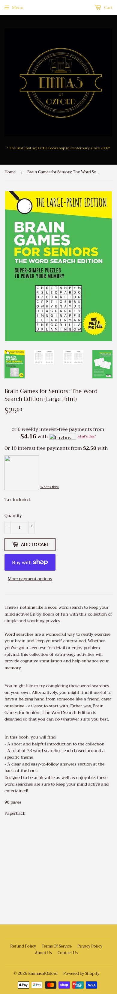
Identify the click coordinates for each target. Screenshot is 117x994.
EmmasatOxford (43, 973)
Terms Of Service (57, 946)
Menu (17, 7)
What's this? (49, 487)
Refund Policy (23, 946)
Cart (107, 7)
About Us (43, 952)
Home (10, 172)
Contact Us (68, 952)
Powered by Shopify (81, 973)
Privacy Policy (89, 946)
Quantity (13, 515)
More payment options (30, 578)
